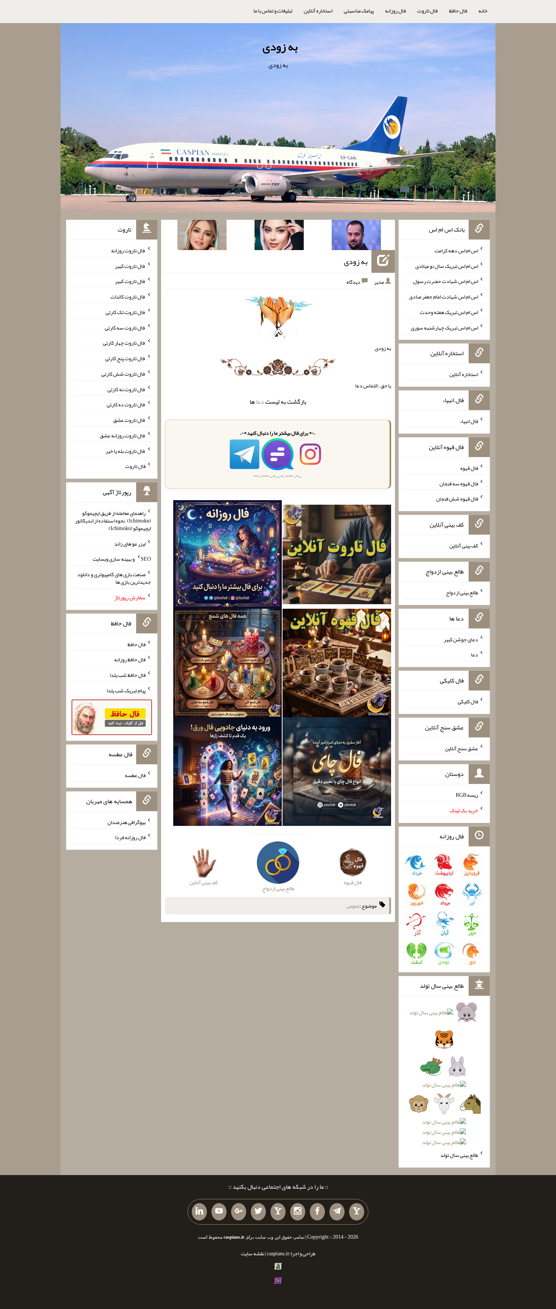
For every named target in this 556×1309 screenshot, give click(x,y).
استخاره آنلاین (318, 10)
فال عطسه (135, 775)
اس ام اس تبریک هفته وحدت (449, 312)
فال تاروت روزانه (128, 250)
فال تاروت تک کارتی (126, 312)
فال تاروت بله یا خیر (126, 450)
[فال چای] (337, 773)
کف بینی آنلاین (463, 545)
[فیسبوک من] (317, 1211)
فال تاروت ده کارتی (126, 404)
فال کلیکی (468, 701)
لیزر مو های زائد (130, 543)
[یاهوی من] (356, 1211)
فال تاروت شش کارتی (123, 373)
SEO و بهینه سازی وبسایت (122, 558)
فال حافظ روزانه (130, 659)
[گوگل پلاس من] (238, 1211)
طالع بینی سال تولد (459, 1155)
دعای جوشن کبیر (461, 639)
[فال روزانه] (227, 556)
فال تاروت (427, 10)
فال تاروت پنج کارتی (125, 358)
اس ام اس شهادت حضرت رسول (445, 281)
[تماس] (278, 1211)
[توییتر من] (258, 1211)
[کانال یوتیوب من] (219, 1211)
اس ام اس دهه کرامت (456, 250)
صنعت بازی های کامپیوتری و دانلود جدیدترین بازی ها (114, 578)
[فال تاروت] (337, 556)
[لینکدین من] (199, 1211)
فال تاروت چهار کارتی (124, 342)
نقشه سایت (252, 1253)
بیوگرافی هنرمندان (126, 821)
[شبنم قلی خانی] (202, 236)
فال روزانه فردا (130, 837)
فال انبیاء (469, 421)
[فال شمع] (227, 664)
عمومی (353, 905)
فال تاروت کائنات (128, 296)
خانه (483, 10)
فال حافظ (458, 10)
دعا (260, 401)
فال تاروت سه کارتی (125, 327)
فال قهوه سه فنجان (459, 483)
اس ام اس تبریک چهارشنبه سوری (444, 327)
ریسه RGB (467, 795)
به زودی (280, 46)
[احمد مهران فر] (356, 236)
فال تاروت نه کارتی (126, 389)
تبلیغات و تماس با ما (272, 10)
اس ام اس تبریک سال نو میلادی (446, 265)
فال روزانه (395, 10)
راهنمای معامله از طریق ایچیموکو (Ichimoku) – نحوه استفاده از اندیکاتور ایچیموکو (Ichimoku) (113, 520)
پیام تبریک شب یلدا (126, 690)
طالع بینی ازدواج (462, 592)
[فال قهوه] (337, 664)
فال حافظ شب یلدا (128, 675)
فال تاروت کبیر (130, 265)
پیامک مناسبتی (359, 10)
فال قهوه (469, 468)
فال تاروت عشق (129, 420)
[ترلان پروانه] (279, 236)
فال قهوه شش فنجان (457, 498)
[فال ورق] (227, 773)
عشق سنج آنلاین (461, 748)
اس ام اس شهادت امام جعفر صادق (443, 296)
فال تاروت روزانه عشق (123, 435)
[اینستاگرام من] (297, 1211)
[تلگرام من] (337, 1211)
